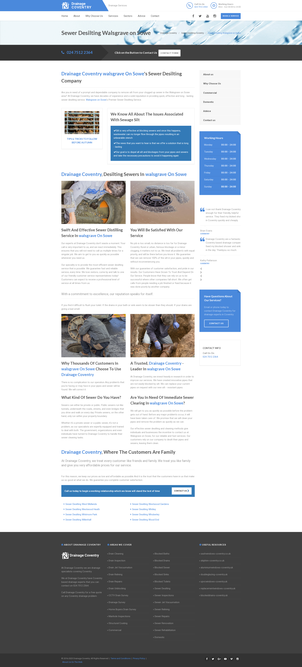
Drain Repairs (115, 581)
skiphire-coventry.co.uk (212, 560)
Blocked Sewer (162, 567)
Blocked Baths (162, 553)
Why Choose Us (94, 15)
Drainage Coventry (84, 555)
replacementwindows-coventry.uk (218, 588)
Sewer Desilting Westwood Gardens (150, 504)
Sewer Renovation (164, 623)
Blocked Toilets (162, 581)
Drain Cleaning (116, 553)
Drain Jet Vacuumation (120, 567)
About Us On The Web (72, 662)
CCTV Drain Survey (118, 595)
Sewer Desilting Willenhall (78, 519)
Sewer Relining (162, 609)
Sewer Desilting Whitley (144, 509)
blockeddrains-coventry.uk (214, 595)
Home (64, 15)
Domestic (208, 102)
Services (113, 15)
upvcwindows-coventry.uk (214, 581)
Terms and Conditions (121, 658)
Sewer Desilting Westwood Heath (82, 509)
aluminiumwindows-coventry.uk (217, 567)
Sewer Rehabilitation (165, 630)
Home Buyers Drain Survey (122, 609)
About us (208, 74)
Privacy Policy (139, 658)
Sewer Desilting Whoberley (145, 514)
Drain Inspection (117, 560)
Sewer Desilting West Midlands (81, 504)
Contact (155, 15)
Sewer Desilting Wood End (145, 519)
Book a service (231, 16)
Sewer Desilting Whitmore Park (81, 514)
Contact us (209, 120)
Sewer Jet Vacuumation (167, 602)
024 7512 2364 (200, 7)
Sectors (128, 15)
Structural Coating (118, 623)
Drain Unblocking (117, 588)
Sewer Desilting (162, 588)
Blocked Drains (162, 560)
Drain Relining (115, 574)
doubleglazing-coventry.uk (214, 574)
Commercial (210, 92)
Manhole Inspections (119, 616)
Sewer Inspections (164, 595)
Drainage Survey (117, 602)
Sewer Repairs (162, 616)
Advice (141, 15)
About (76, 15)
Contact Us (180, 491)
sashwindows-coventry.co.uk (216, 553)
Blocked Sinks (162, 574)
